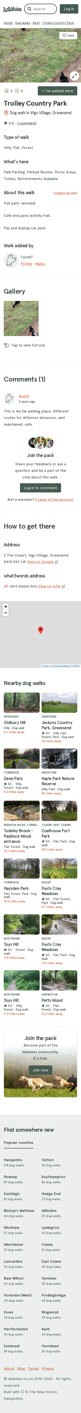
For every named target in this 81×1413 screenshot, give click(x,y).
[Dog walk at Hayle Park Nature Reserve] (59, 758)
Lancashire (13, 1261)
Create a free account (54, 499)
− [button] (5, 612)
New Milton (13, 1278)
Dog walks (22, 23)
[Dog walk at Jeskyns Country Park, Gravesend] (59, 703)
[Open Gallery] (74, 76)
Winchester (13, 1244)
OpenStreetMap (61, 666)
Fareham (49, 1278)
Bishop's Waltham (19, 1210)
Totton (48, 1160)
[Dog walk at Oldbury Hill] (22, 703)
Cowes (47, 1244)
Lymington (50, 1227)
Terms (33, 1368)
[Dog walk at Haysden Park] (22, 868)
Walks (40, 263)
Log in (69, 8)
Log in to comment (40, 488)
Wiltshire (49, 1210)
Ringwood (50, 1312)
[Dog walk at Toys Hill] (22, 924)
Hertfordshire (16, 1329)
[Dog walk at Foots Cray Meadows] (59, 868)
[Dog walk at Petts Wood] (59, 980)
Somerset (12, 1346)
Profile (26, 263)
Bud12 (24, 396)
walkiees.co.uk (20, 1378)
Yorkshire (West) (18, 1295)
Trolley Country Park (58, 23)
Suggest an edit (65, 193)
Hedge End (51, 1193)
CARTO (76, 666)
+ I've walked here (57, 91)
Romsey (10, 1177)
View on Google (41, 561)
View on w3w (49, 586)
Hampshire (13, 1160)
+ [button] (5, 606)
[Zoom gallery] (21, 318)
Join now (40, 1070)
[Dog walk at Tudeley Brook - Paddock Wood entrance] (22, 811)
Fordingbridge (54, 1295)
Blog (21, 1368)
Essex (8, 1312)
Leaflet (45, 666)
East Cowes (51, 1261)
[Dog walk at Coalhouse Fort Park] (59, 811)
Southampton (53, 1177)
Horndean (50, 1346)
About (9, 1368)
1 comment (26, 123)
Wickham (11, 1227)
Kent (36, 23)
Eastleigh (12, 1193)
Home (8, 23)
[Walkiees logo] (12, 9)
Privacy (48, 1368)
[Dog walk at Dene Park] (22, 758)
